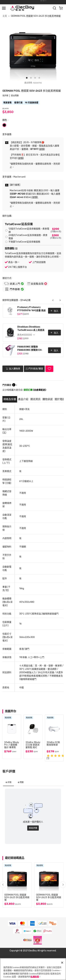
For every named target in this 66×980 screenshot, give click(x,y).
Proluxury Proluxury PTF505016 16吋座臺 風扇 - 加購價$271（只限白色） (31, 309)
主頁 (4, 16)
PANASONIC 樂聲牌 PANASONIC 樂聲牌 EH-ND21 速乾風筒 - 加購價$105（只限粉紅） (29, 348)
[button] (63, 884)
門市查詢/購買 (36, 368)
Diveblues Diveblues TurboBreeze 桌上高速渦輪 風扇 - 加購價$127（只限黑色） (31, 328)
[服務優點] (16, 248)
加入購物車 (14, 368)
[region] (33, 969)
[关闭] (62, 962)
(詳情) (42, 149)
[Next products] (60, 300)
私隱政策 (35, 976)
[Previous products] (53, 300)
